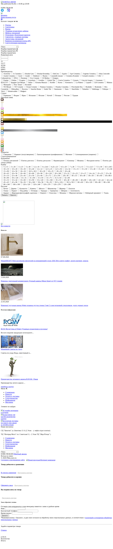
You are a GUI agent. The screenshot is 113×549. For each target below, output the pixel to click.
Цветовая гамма (7, 97)
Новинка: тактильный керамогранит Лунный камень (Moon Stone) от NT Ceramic (31, 281)
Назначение (5, 158)
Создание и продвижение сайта (13, 460)
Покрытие (5, 152)
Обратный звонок (20, 454)
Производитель (6, 71)
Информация (10, 400)
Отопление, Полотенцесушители (17, 35)
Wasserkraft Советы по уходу (11, 349)
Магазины (9, 402)
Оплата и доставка (12, 396)
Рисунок (4, 186)
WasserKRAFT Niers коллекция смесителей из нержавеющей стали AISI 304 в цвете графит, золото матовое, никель (44, 261)
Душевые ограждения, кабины (16, 31)
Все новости (5, 226)
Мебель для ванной (12, 33)
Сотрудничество (11, 398)
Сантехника (9, 27)
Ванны (7, 29)
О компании (10, 392)
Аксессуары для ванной (14, 39)
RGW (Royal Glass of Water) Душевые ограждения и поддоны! (24, 329)
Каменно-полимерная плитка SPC (18, 41)
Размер (3, 165)
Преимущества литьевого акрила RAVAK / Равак (19, 379)
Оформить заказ (7, 485)
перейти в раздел (7, 387)
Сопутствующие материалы (15, 43)
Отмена (4, 530)
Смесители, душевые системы (16, 37)
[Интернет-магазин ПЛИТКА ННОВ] (8, 2)
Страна (3, 93)
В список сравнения (8, 473)
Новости (8, 394)
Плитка (8, 25)
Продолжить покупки (25, 473)
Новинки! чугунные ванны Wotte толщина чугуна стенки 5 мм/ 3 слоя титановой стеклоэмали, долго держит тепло (44, 305)
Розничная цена (7, 55)
